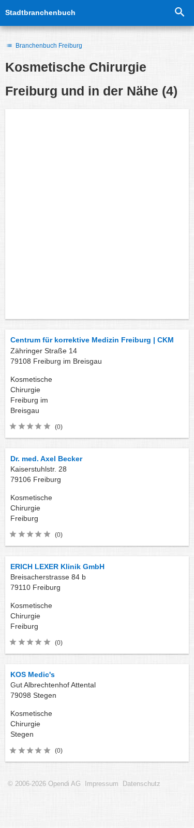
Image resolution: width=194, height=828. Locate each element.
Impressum (101, 784)
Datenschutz (141, 784)
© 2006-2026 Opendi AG (44, 784)
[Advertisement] (97, 214)
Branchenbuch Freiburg (48, 45)
